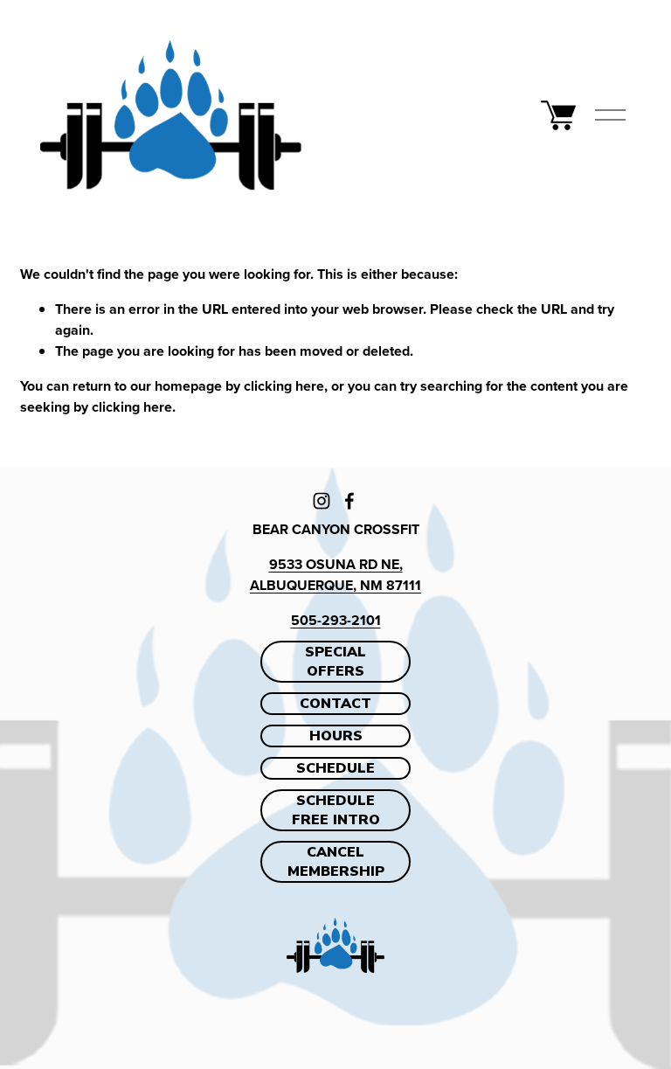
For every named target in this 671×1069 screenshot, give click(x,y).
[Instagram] (321, 501)
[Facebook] (349, 501)
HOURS (336, 736)
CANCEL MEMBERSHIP (335, 862)
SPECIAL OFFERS (335, 661)
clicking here (284, 386)
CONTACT (335, 703)
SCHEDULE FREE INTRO (336, 810)
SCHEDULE (335, 768)
